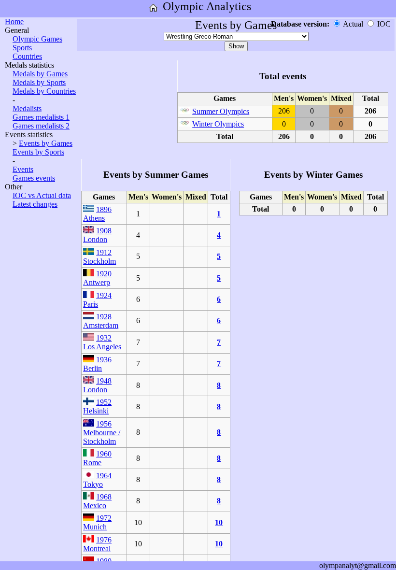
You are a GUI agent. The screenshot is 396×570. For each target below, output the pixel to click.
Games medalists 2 (41, 126)
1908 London (97, 235)
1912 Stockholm (99, 256)
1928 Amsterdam (100, 321)
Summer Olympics (220, 111)
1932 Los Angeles (102, 342)
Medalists (27, 108)
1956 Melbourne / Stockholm (101, 432)
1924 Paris (97, 299)
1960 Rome (97, 458)
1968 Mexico (97, 501)
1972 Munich (97, 522)
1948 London (97, 385)
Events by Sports (38, 152)
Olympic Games (37, 39)
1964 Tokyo (97, 479)
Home (14, 21)
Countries (27, 56)
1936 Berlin (97, 364)
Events (23, 169)
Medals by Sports (39, 82)
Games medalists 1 (41, 117)
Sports (22, 47)
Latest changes (35, 204)
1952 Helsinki (97, 406)
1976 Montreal (97, 544)
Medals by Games (40, 74)
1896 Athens (97, 213)
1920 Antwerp (97, 278)
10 (219, 522)
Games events (34, 178)
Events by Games (45, 143)
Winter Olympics (218, 124)
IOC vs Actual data (42, 195)
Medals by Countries (44, 91)
